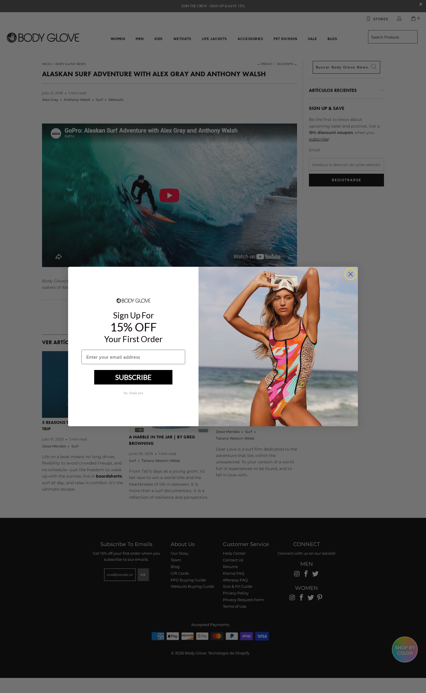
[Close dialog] (350, 274)
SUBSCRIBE (133, 377)
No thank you (133, 393)
